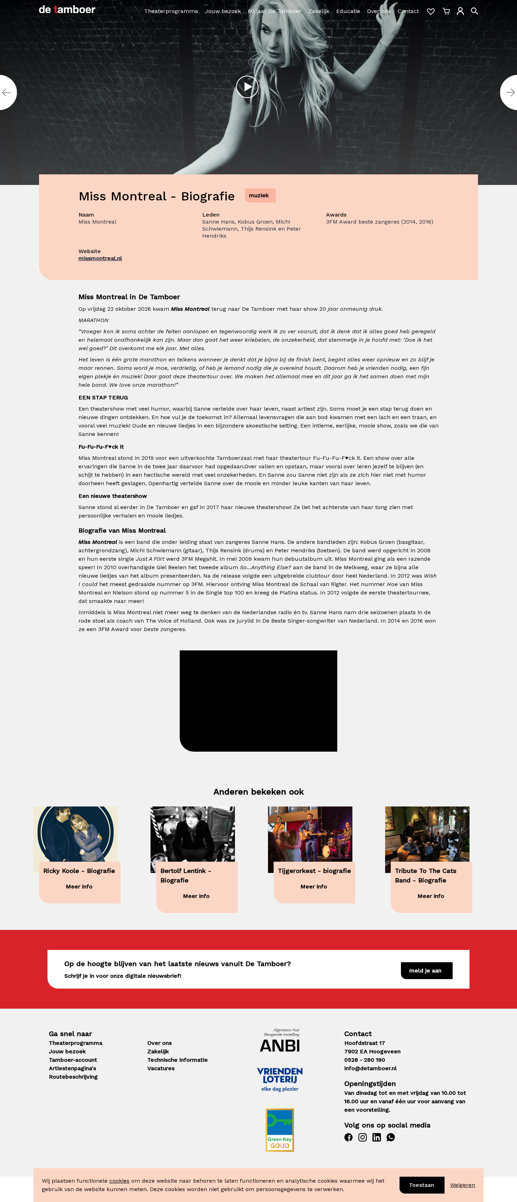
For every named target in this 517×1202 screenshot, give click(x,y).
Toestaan (421, 1185)
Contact (408, 11)
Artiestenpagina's (72, 1068)
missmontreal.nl (100, 258)
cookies (119, 1180)
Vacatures (160, 1068)
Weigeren (462, 1185)
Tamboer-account (73, 1059)
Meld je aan (425, 970)
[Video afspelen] (247, 87)
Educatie (348, 11)
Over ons (379, 11)
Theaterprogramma (171, 11)
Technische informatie (177, 1059)
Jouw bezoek (223, 11)
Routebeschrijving (73, 1076)
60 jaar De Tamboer (274, 11)
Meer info (79, 886)
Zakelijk (318, 11)
